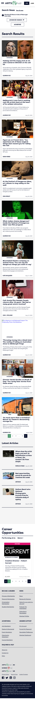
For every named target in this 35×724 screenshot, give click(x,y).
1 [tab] (9, 581)
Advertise (17, 24)
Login (32, 3)
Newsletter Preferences (26, 632)
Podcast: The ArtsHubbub (23, 607)
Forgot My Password (25, 629)
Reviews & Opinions (25, 599)
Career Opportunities (12, 531)
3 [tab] (15, 581)
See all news (19, 10)
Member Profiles (24, 616)
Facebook (3, 678)
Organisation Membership (5, 603)
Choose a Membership (8, 596)
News (21, 596)
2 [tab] (12, 581)
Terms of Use (14, 674)
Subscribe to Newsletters (23, 612)
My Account (23, 626)
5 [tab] (22, 581)
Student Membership (8, 607)
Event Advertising (7, 632)
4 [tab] (19, 581)
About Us (4, 650)
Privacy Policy (5, 674)
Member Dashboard (25, 635)
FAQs (3, 656)
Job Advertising (6, 626)
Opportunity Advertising (5, 636)
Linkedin (11, 678)
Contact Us (5, 653)
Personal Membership (8, 599)
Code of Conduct (23, 674)
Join (26, 3)
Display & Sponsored (8, 629)
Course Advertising (7, 640)
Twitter (7, 678)
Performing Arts (8, 538)
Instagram (14, 678)
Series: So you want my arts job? (26, 603)
